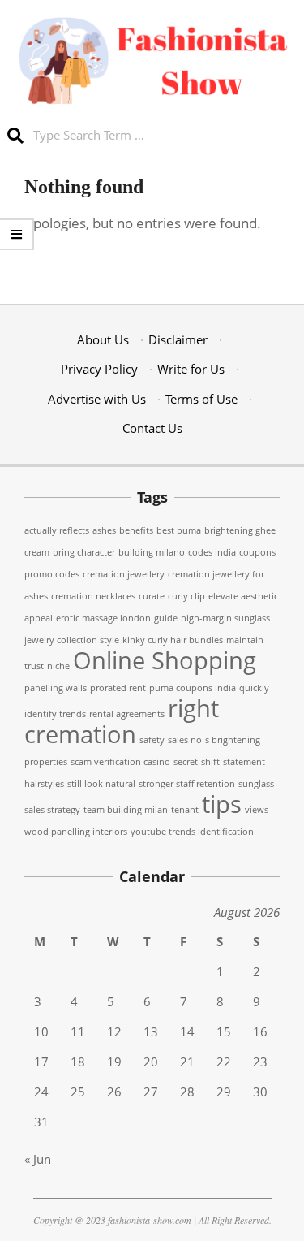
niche (58, 666)
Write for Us (191, 369)
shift (210, 762)
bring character (84, 552)
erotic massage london (103, 618)
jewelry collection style (71, 640)
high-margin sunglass (225, 618)
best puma (178, 530)
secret (185, 762)
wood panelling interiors (75, 831)
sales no (185, 740)
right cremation (121, 721)
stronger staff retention (187, 783)
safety (152, 740)
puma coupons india (192, 688)
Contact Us (152, 428)
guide (166, 618)
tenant (185, 809)
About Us (103, 339)
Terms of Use (201, 399)
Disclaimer (178, 339)
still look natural (101, 783)
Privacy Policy (99, 369)
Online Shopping (164, 660)
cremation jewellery (124, 574)
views (256, 809)
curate (152, 596)
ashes (104, 530)
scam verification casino (120, 762)
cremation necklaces (93, 596)
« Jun (37, 1159)
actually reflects (56, 530)
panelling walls (55, 688)
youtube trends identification (192, 831)
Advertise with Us (97, 399)
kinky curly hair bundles (172, 640)
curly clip (186, 596)
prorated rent (118, 688)
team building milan (125, 809)
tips (222, 804)
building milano (151, 552)
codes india (212, 552)
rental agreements (127, 714)
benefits (136, 530)
